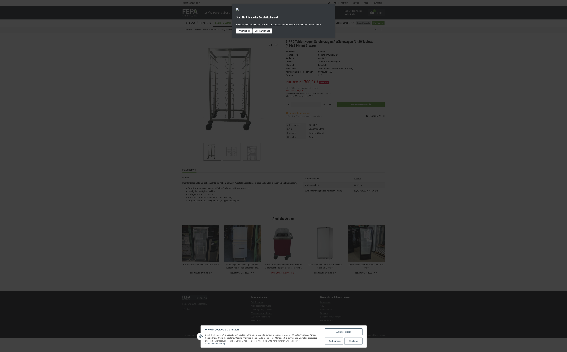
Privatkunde (244, 31)
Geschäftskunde (262, 31)
